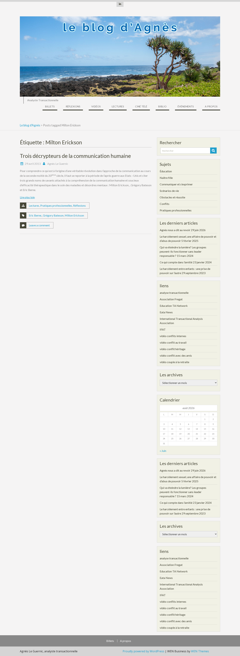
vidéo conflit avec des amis (176, 355)
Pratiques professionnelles (56, 205)
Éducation (166, 171)
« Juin (163, 450)
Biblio (162, 106)
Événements (186, 106)
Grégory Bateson (53, 215)
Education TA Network (174, 305)
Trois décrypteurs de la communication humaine (75, 156)
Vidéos (96, 106)
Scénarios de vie (169, 190)
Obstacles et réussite (172, 197)
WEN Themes (200, 651)
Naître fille (166, 177)
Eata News (166, 312)
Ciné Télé (141, 106)
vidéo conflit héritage (172, 349)
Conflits (164, 203)
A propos (211, 106)
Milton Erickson (74, 215)
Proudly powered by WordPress (143, 651)
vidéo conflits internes (173, 336)
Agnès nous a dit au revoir (175, 230)
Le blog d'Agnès (30, 125)
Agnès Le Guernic (57, 163)
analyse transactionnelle (174, 292)
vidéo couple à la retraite (174, 362)
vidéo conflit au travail (173, 342)
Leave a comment (39, 225)
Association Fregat (171, 299)
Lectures (118, 106)
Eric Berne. (35, 215)
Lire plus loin (27, 197)
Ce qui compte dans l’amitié (176, 262)
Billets (50, 106)
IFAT (163, 329)
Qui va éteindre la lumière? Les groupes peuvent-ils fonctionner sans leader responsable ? (183, 251)
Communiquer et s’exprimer (176, 184)
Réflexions (73, 106)
